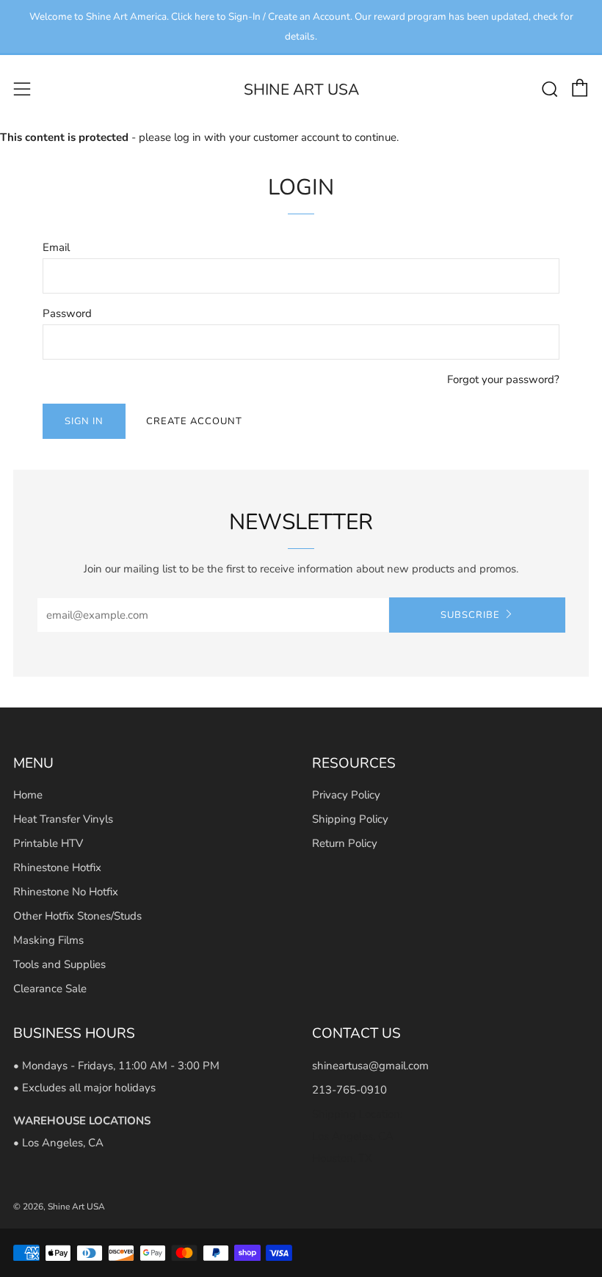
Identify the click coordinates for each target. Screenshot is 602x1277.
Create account (194, 421)
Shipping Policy (350, 819)
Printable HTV (48, 843)
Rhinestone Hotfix (57, 867)
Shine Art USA (301, 89)
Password (67, 313)
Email (56, 247)
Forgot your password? (503, 379)
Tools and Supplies (59, 964)
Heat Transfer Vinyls (63, 819)
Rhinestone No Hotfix (65, 891)
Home (28, 794)
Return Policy (344, 843)
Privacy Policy (346, 794)
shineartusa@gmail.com (370, 1065)
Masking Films (48, 940)
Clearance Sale (50, 988)
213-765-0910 (349, 1090)
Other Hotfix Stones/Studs (77, 916)
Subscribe (470, 615)
